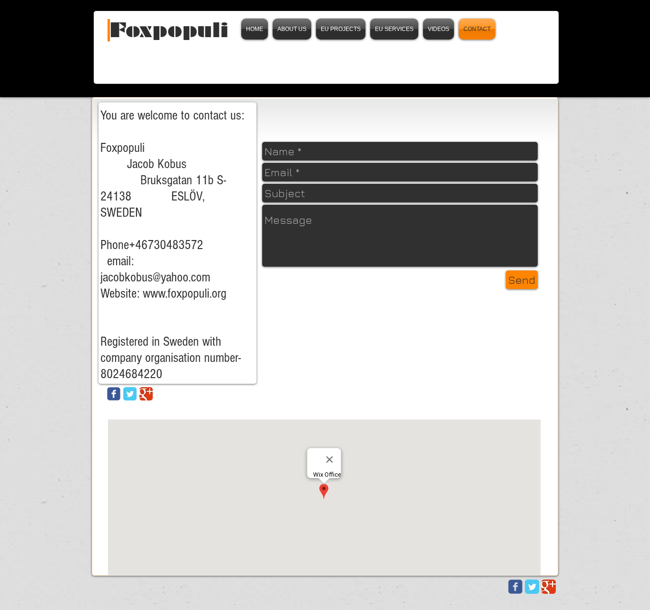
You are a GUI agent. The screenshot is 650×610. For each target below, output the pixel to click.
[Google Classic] (146, 393)
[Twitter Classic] (130, 393)
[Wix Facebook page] (515, 587)
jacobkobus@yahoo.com (155, 277)
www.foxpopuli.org (185, 293)
